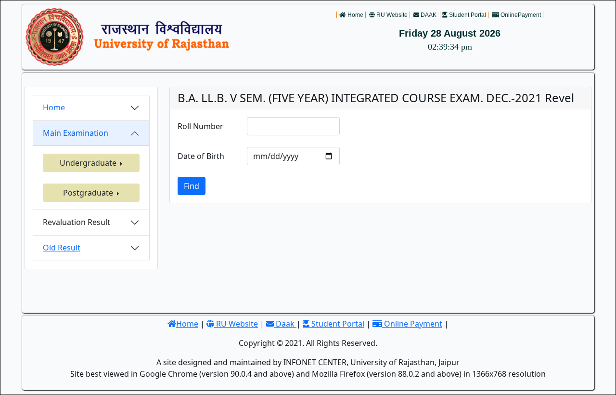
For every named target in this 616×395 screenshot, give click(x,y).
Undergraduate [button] (89, 163)
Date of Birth (201, 156)
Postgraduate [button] (89, 192)
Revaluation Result (76, 222)
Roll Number (200, 126)
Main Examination (75, 133)
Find (191, 186)
